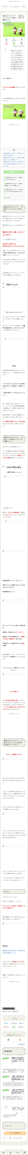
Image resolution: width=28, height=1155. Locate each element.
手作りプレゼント (8, 1011)
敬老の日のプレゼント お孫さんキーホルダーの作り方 (13, 178)
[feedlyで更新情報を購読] (8, 1039)
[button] (25, 537)
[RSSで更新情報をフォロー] (20, 1039)
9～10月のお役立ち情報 (9, 1008)
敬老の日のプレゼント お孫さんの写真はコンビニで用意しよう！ (13, 184)
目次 (13, 172)
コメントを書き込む (14, 1133)
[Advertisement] (14, 135)
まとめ (5, 166)
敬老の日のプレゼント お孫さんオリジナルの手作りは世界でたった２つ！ (13, 191)
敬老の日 (16, 1011)
